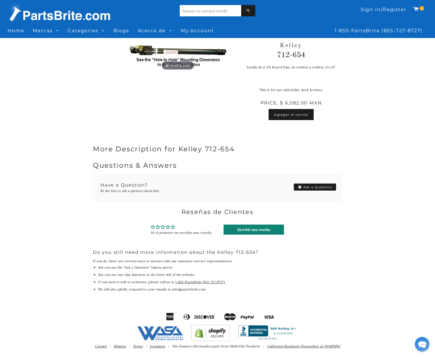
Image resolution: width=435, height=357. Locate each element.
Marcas (43, 30)
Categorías (84, 30)
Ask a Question (317, 187)
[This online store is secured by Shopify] (210, 340)
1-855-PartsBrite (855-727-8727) (379, 30)
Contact (101, 346)
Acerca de (152, 30)
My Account (197, 30)
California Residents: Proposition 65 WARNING (303, 346)
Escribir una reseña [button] (253, 229)
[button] (422, 344)
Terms (138, 346)
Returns (120, 346)
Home (16, 30)
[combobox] (210, 10)
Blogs (121, 30)
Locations (157, 346)
